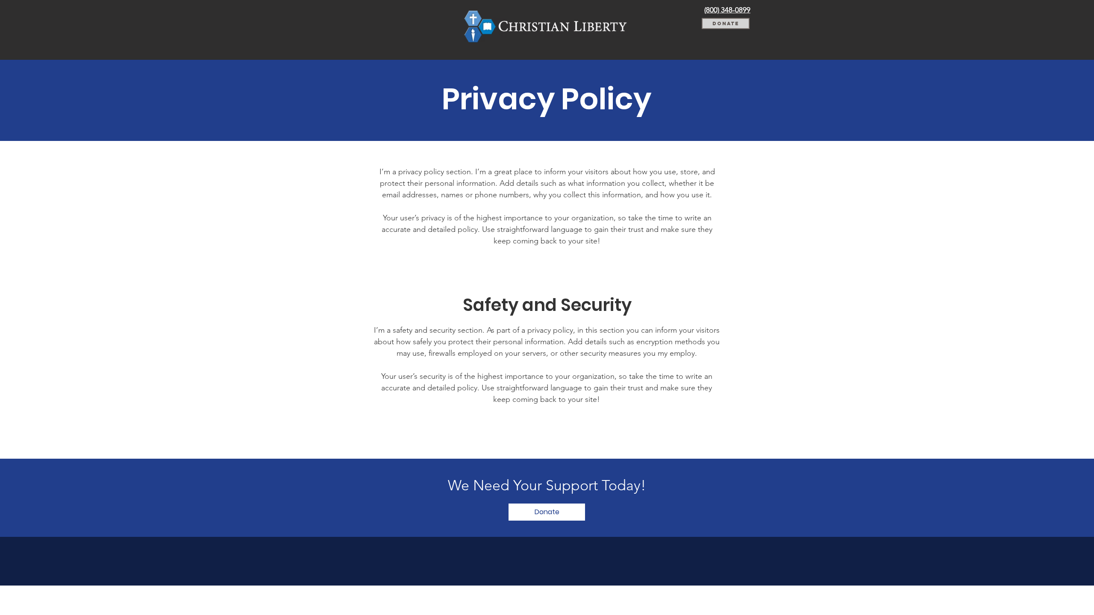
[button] (547, 512)
